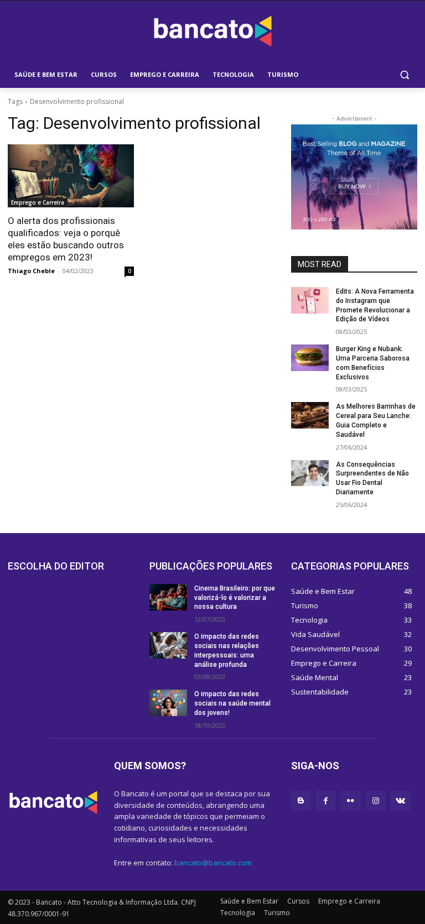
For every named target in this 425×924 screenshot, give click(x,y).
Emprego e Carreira (37, 202)
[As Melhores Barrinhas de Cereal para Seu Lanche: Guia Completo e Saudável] (310, 415)
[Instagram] (375, 800)
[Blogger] (300, 800)
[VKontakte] (400, 800)
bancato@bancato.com (213, 863)
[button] (404, 75)
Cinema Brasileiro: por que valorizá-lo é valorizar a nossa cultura (234, 597)
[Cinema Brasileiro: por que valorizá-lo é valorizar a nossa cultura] (168, 597)
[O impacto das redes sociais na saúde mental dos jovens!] (168, 703)
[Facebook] (325, 800)
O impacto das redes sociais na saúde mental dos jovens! (232, 703)
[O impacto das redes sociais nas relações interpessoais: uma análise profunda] (168, 645)
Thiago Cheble (31, 271)
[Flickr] (350, 800)
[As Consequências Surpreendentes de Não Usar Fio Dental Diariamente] (310, 473)
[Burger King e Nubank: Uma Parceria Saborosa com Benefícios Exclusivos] (310, 357)
